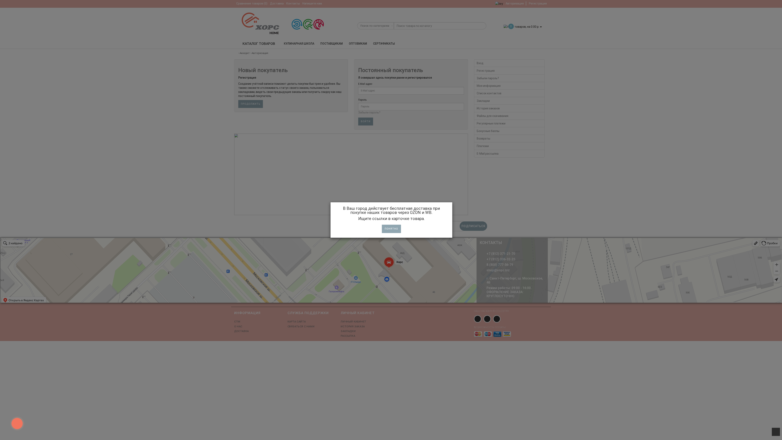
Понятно (391, 228)
